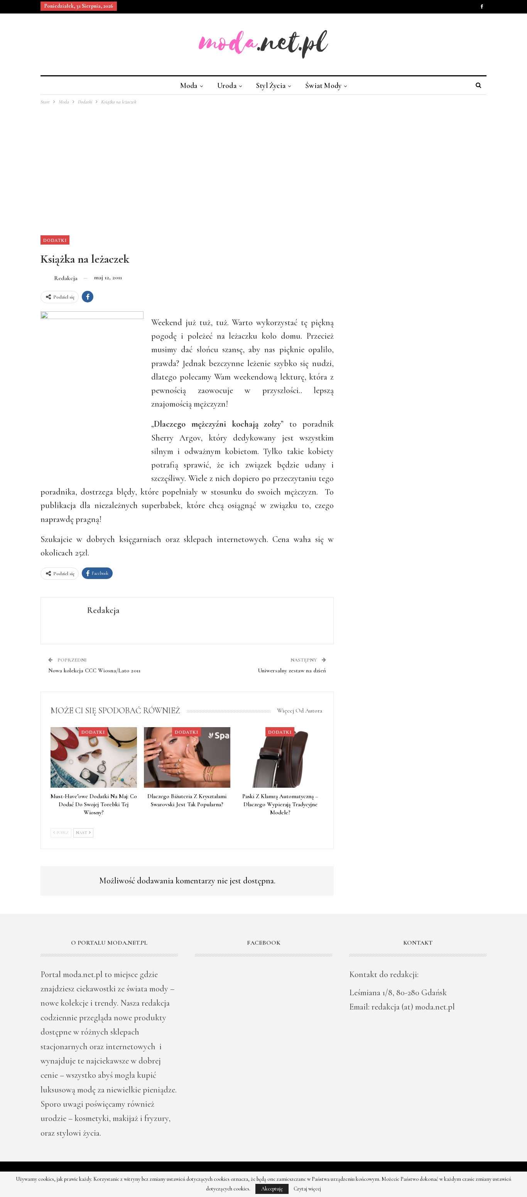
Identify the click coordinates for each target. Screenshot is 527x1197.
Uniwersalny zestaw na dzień (292, 670)
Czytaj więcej (307, 1189)
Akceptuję (272, 1188)
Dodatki (55, 240)
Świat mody (323, 85)
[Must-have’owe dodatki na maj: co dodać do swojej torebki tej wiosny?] (94, 757)
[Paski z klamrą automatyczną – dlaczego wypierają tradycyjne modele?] (280, 757)
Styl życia (270, 85)
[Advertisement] (263, 164)
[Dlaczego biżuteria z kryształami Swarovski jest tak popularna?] (187, 757)
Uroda (226, 85)
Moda (189, 85)
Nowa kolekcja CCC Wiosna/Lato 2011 (94, 670)
